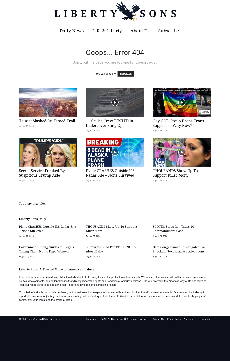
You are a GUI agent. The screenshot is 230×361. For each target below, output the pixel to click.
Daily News (72, 31)
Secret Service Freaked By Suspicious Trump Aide (42, 173)
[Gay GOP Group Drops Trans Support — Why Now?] (182, 102)
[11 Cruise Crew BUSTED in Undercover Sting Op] (115, 102)
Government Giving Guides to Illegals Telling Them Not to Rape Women (46, 249)
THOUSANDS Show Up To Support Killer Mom (175, 173)
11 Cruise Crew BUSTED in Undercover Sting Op (109, 123)
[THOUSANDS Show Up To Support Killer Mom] (182, 152)
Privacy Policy (174, 319)
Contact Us (158, 319)
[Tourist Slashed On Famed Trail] (48, 102)
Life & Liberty (107, 31)
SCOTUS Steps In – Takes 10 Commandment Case (173, 229)
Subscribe (168, 31)
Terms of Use (204, 319)
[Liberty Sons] (115, 13)
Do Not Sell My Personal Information (119, 319)
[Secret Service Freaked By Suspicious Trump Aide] (48, 152)
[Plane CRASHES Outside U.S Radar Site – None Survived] (115, 152)
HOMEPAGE (126, 73)
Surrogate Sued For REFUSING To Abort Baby (111, 249)
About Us (140, 31)
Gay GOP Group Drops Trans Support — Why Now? (178, 123)
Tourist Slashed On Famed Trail (47, 121)
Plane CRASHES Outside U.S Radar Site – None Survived (110, 173)
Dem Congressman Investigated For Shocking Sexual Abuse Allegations (179, 249)
